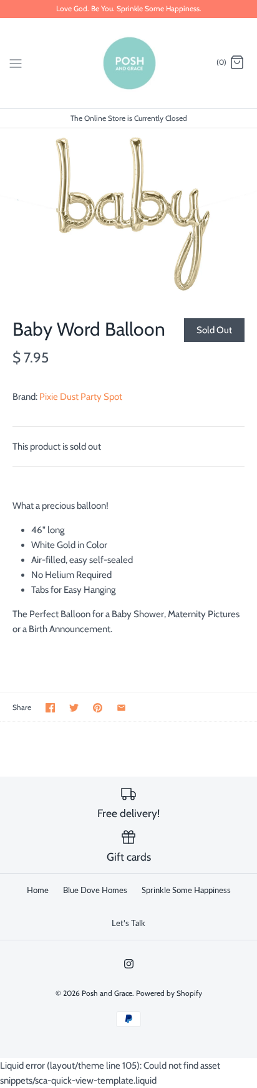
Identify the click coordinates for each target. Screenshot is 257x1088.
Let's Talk (128, 923)
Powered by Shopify (169, 993)
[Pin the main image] (97, 707)
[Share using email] (121, 707)
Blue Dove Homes (95, 890)
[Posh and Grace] (129, 63)
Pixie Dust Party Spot (80, 396)
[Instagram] (128, 963)
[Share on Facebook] (50, 707)
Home (38, 890)
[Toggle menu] (15, 62)
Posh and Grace (107, 993)
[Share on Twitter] (74, 707)
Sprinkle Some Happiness (186, 890)
